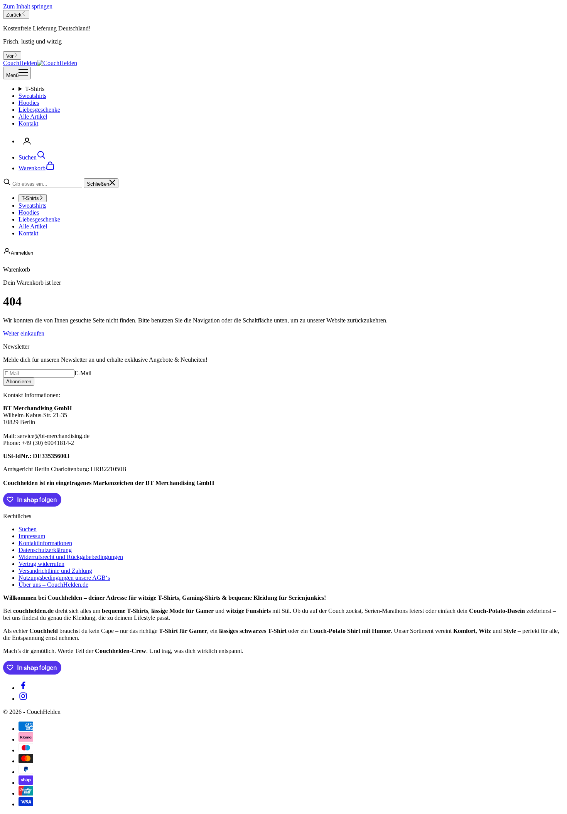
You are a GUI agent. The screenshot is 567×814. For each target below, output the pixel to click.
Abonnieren (18, 381)
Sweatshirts (32, 95)
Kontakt (28, 123)
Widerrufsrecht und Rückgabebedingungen (71, 557)
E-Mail (82, 373)
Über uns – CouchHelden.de (53, 584)
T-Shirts (34, 89)
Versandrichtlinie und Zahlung (55, 570)
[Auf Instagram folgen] (23, 698)
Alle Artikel (33, 116)
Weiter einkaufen (23, 333)
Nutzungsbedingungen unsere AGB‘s (64, 577)
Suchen (28, 529)
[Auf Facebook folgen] (23, 688)
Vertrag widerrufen (41, 564)
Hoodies (29, 102)
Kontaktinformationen (45, 543)
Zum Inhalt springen (27, 6)
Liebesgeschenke (39, 109)
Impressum (32, 536)
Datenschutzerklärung (45, 550)
